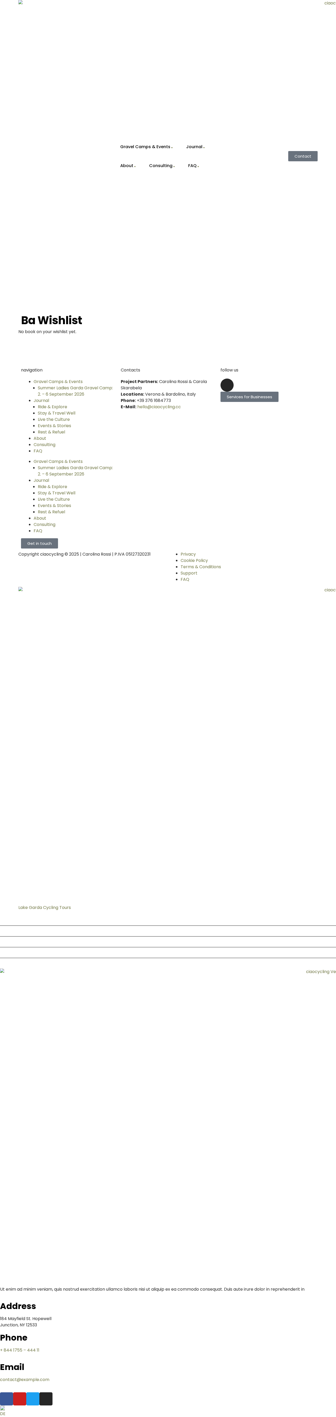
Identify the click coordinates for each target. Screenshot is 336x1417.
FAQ (192, 166)
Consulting (160, 166)
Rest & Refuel (51, 432)
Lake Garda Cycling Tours (44, 907)
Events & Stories (54, 426)
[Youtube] (19, 1398)
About (126, 166)
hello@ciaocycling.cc (159, 407)
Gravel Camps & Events (145, 147)
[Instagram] (227, 385)
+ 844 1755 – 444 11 (19, 1350)
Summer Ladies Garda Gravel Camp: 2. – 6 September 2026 (75, 391)
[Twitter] (32, 1398)
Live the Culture (54, 419)
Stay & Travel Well (56, 413)
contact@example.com (24, 1380)
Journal (194, 147)
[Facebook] (6, 1398)
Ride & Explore (52, 407)
